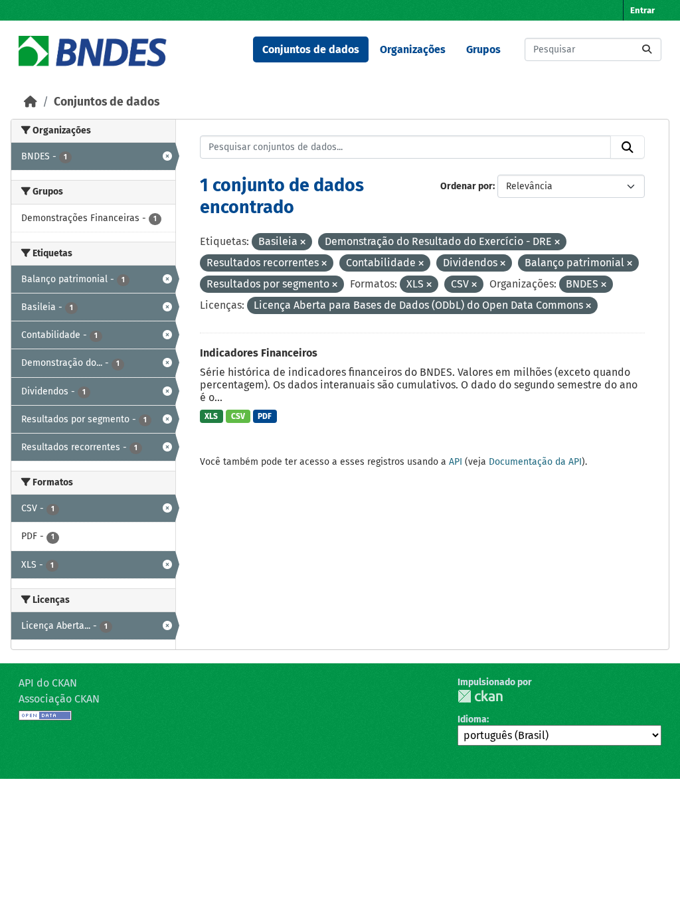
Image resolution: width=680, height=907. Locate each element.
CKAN (480, 696)
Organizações (413, 49)
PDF (265, 416)
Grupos (483, 49)
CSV (238, 416)
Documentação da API (535, 461)
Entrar (642, 10)
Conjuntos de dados (310, 49)
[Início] (30, 102)
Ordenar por (466, 186)
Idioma (472, 719)
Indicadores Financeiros (258, 353)
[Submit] (647, 49)
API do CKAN (48, 683)
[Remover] (302, 242)
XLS (211, 416)
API (455, 461)
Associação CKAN (59, 699)
